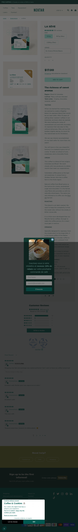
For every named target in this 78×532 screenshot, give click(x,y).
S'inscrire (39, 289)
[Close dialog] (52, 240)
